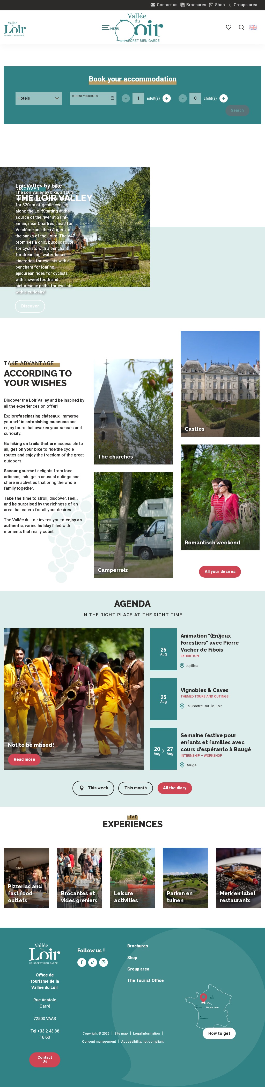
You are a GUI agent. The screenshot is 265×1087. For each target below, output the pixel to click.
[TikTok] (92, 962)
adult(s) (153, 98)
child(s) (210, 98)
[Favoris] (229, 27)
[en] (253, 27)
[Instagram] (103, 962)
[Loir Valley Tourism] (142, 27)
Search (237, 110)
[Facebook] (81, 962)
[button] (241, 27)
